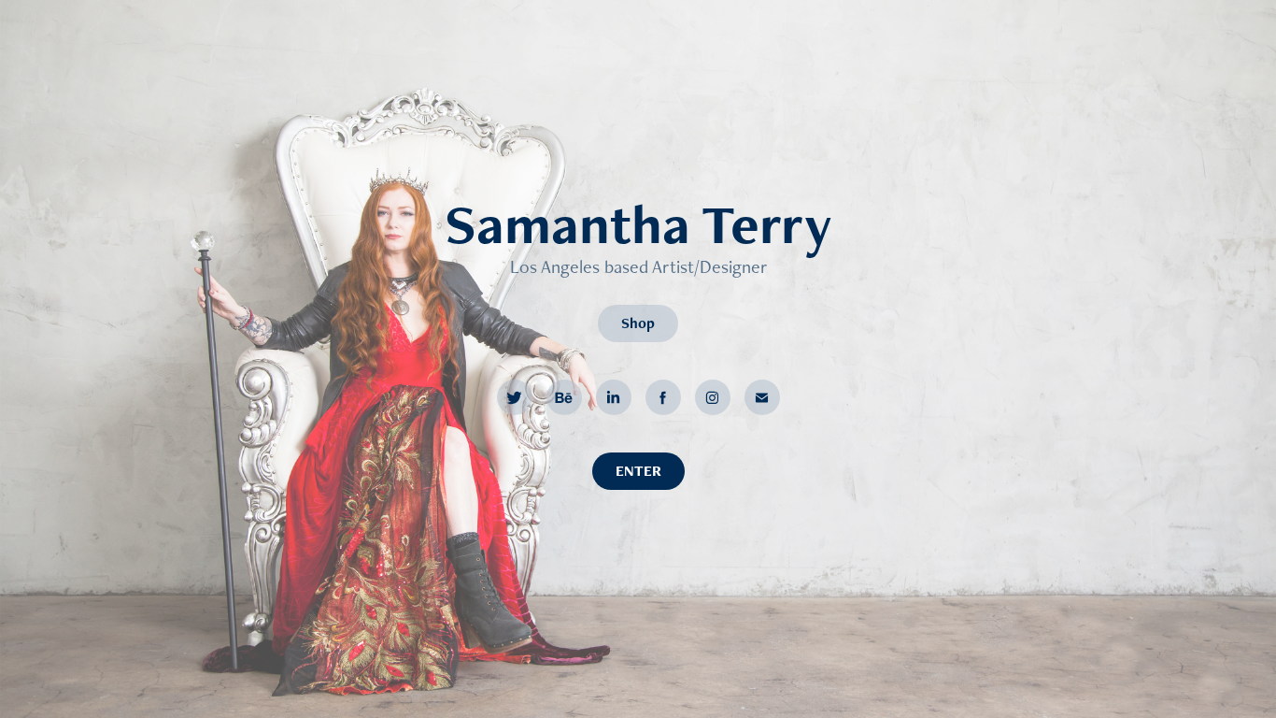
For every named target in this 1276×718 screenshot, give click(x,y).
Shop (638, 323)
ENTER (638, 471)
